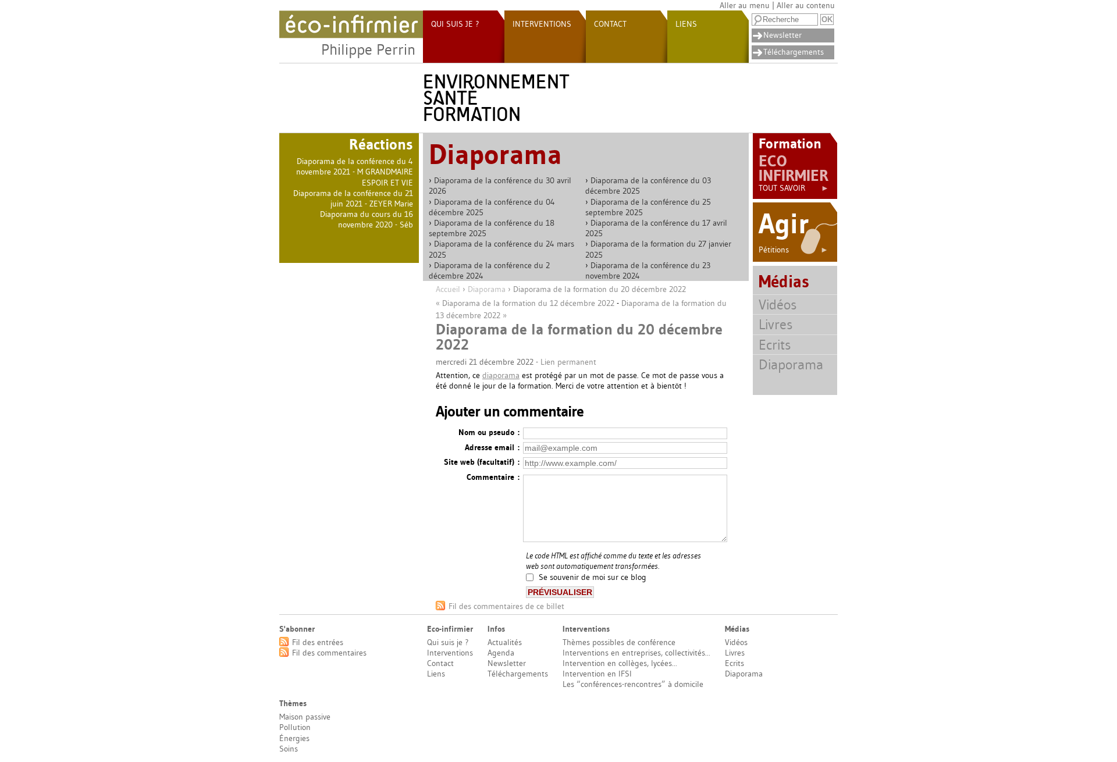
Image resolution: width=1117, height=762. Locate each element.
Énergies (294, 738)
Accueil (448, 289)
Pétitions (793, 249)
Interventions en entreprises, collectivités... (636, 652)
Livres (775, 324)
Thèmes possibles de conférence (619, 642)
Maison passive (304, 716)
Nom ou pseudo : (489, 432)
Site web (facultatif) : (482, 462)
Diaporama (487, 289)
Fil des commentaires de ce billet (506, 606)
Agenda (501, 652)
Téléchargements (793, 52)
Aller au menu (745, 5)
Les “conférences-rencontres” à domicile (633, 684)
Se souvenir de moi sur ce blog (592, 577)
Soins (288, 748)
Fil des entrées (317, 642)
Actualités (505, 642)
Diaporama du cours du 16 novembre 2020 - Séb (366, 219)
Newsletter (782, 35)
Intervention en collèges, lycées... (620, 663)
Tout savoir (794, 188)
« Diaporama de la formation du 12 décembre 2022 (525, 303)
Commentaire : (493, 477)
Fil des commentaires (329, 652)
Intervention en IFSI (597, 673)
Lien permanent (568, 362)
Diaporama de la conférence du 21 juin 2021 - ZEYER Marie (353, 198)
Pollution (295, 727)
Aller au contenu (806, 5)
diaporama (501, 375)
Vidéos (777, 304)
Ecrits (775, 344)
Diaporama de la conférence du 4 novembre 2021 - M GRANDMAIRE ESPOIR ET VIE (354, 171)
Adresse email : (492, 447)
